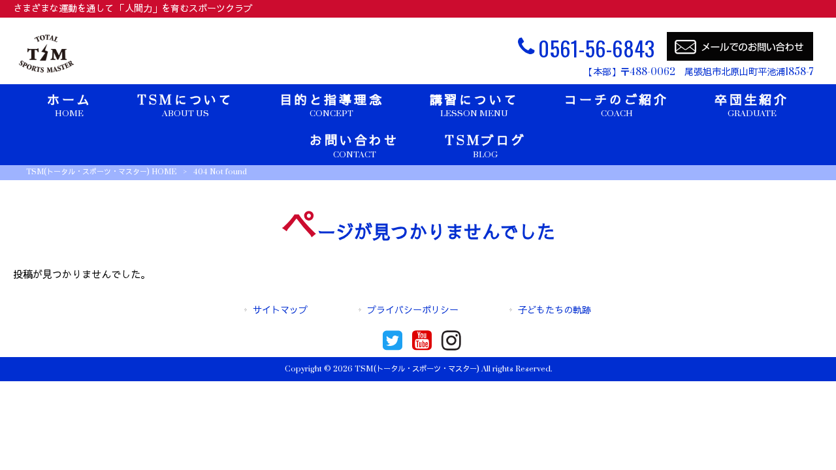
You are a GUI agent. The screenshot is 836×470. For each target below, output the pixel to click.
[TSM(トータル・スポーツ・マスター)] (46, 73)
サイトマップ (280, 310)
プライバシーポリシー (412, 310)
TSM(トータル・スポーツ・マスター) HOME (101, 172)
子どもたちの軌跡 (554, 310)
